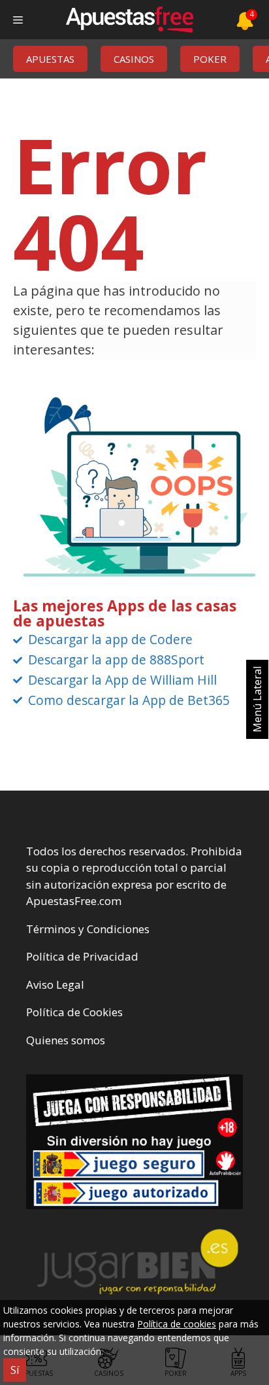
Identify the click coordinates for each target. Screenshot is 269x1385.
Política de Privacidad (82, 956)
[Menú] (18, 19)
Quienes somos (65, 1040)
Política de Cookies (74, 1011)
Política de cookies (176, 1324)
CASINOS (134, 58)
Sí (14, 1370)
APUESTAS (50, 58)
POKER (210, 58)
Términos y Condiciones (88, 928)
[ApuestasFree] (129, 19)
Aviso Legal (55, 984)
